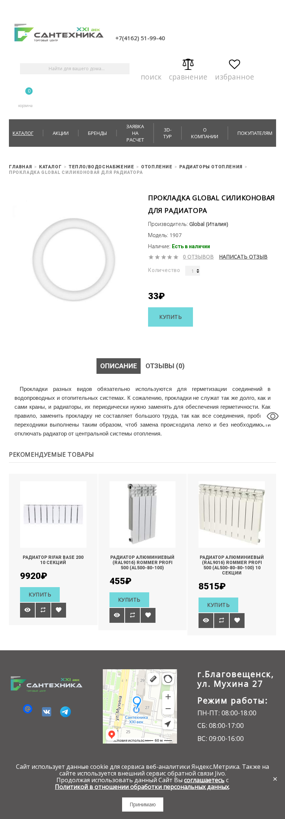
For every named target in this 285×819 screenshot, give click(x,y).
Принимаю (143, 804)
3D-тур (167, 133)
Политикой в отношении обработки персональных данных (142, 786)
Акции (61, 133)
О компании (204, 133)
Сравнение (188, 75)
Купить (170, 316)
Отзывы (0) (165, 366)
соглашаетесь (204, 780)
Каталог (23, 133)
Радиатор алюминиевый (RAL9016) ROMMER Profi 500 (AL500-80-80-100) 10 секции (232, 565)
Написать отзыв (243, 257)
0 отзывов (198, 257)
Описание (118, 366)
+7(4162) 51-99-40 (140, 38)
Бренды (97, 133)
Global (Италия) (208, 223)
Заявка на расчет (135, 133)
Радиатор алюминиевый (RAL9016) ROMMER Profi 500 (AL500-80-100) (142, 562)
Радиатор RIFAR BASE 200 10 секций (53, 560)
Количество (164, 270)
